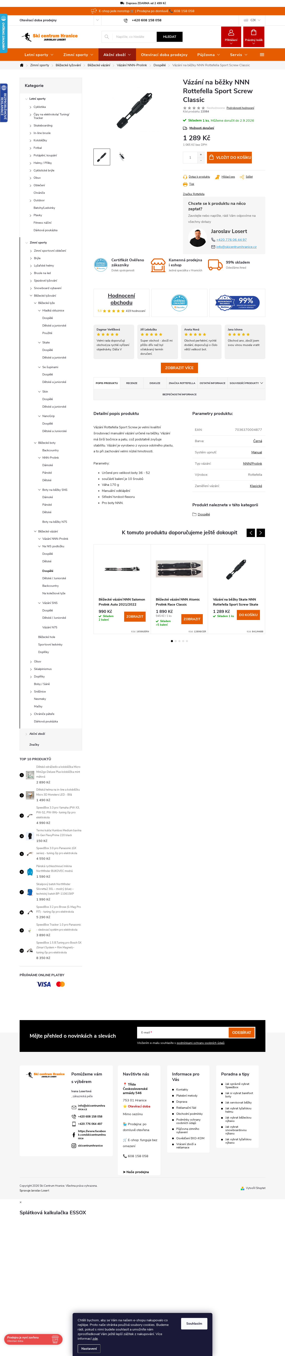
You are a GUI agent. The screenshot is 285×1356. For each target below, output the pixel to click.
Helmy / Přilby (43, 163)
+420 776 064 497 (90, 1124)
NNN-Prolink (50, 458)
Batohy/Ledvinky (44, 208)
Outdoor (39, 200)
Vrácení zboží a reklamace (186, 1146)
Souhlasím (194, 1323)
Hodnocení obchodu (121, 299)
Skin (45, 392)
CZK (253, 20)
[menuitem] (39, 54)
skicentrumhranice (90, 1146)
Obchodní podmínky (189, 1114)
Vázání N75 (49, 627)
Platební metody (186, 1095)
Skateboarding (43, 126)
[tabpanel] (122, 589)
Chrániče (39, 193)
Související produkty (244, 383)
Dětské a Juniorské (54, 431)
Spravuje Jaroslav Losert (34, 1191)
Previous (251, 533)
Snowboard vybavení (47, 288)
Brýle (37, 258)
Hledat (169, 36)
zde (95, 1338)
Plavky (38, 215)
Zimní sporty (38, 243)
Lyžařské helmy (44, 266)
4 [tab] (183, 641)
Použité (47, 333)
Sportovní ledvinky (50, 645)
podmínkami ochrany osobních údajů (200, 1043)
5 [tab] (187, 641)
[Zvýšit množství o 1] (200, 155)
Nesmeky (40, 699)
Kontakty (182, 1089)
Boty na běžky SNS (54, 490)
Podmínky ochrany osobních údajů (188, 1121)
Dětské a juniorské (54, 326)
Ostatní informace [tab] (212, 383)
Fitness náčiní (42, 223)
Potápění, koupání (45, 155)
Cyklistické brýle (44, 170)
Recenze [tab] (131, 383)
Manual (256, 452)
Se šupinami (50, 367)
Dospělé (47, 318)
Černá (257, 441)
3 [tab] (179, 641)
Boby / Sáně (42, 684)
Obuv (37, 178)
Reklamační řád (186, 1108)
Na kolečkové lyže (53, 593)
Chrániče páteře (44, 714)
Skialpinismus (43, 669)
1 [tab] (172, 641)
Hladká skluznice (53, 311)
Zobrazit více (179, 367)
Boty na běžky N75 (54, 522)
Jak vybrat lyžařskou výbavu (238, 1141)
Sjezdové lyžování (45, 281)
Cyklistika (40, 107)
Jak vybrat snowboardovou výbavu (236, 1130)
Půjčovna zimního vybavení (187, 1130)
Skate (46, 342)
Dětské (46, 480)
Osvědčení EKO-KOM (190, 1138)
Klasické (256, 486)
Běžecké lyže (46, 303)
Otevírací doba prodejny (38, 20)
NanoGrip (48, 416)
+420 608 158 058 (90, 1117)
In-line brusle (42, 133)
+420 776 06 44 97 (231, 239)
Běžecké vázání (48, 531)
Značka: (193, 194)
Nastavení (89, 1348)
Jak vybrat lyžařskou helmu (238, 1110)
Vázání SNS (50, 603)
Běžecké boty (46, 443)
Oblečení (39, 185)
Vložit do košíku (233, 157)
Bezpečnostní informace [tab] (180, 394)
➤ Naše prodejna (136, 1172)
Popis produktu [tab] (107, 383)
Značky (34, 745)
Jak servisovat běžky (238, 1102)
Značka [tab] (182, 383)
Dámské (47, 465)
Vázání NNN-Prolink (55, 539)
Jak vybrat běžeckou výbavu (238, 1119)
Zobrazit (134, 616)
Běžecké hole (46, 637)
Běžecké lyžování (45, 296)
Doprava (181, 1101)
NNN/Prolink (252, 463)
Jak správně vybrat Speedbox (237, 1085)
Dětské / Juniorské (54, 578)
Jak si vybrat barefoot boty (239, 1095)
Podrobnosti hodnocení (240, 108)
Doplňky (43, 652)
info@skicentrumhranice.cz (236, 247)
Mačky (38, 706)
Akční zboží (37, 734)
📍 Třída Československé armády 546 (135, 1088)
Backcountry (50, 450)
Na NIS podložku (53, 546)
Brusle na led (42, 273)
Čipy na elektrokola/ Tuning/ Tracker (51, 116)
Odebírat (241, 1032)
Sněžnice (40, 692)
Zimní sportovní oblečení (50, 251)
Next (261, 533)
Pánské (47, 473)
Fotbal (38, 148)
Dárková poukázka (45, 230)
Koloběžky (40, 140)
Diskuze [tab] (155, 383)
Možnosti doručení (201, 128)
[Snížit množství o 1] (200, 160)
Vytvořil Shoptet (255, 1188)
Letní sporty (37, 99)
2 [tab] (176, 641)
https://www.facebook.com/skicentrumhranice (92, 1134)
